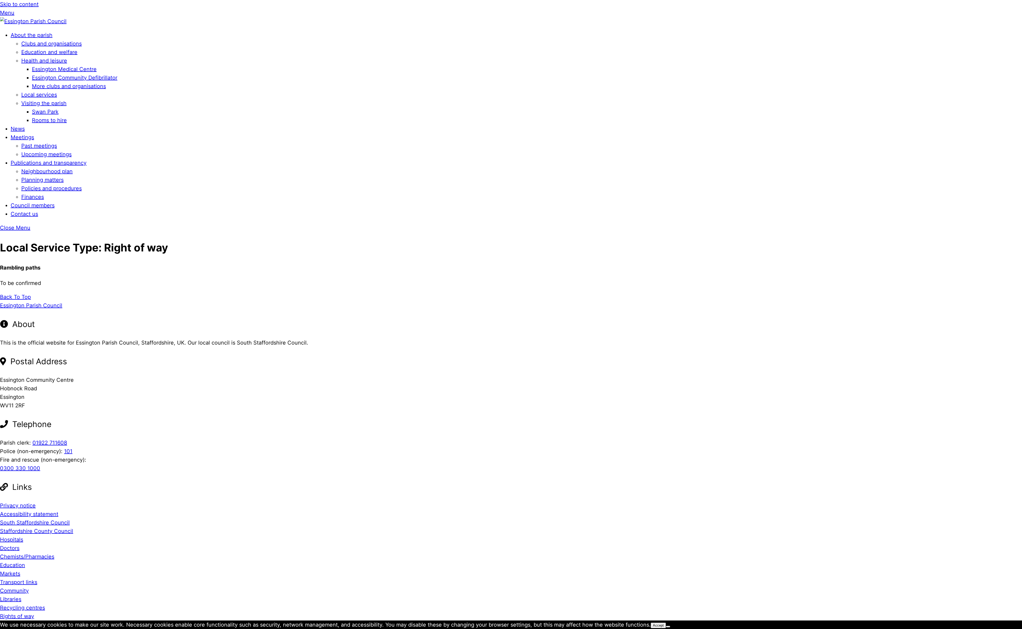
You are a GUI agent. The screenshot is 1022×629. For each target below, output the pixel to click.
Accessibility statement (29, 514)
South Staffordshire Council (35, 522)
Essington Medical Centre (64, 69)
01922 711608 (49, 443)
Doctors (9, 548)
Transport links (18, 582)
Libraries (10, 599)
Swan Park (45, 112)
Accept (658, 625)
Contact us (24, 214)
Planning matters (42, 180)
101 (68, 451)
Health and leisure (44, 60)
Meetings (22, 137)
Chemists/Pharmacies (27, 556)
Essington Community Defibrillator (74, 78)
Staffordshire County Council (36, 531)
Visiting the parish (44, 103)
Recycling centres (22, 608)
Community (14, 590)
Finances (32, 197)
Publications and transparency (48, 163)
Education (12, 565)
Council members (33, 205)
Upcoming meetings (46, 154)
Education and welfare (49, 52)
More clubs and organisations (69, 86)
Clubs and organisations (51, 43)
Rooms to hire (49, 120)
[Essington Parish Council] (33, 21)
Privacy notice (18, 505)
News (18, 129)
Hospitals (11, 539)
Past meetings (39, 146)
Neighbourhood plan (47, 171)
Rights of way (17, 616)
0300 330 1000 (20, 468)
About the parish (31, 35)
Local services (39, 95)
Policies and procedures (51, 188)
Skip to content (19, 4)
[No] (668, 626)
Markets (10, 573)
